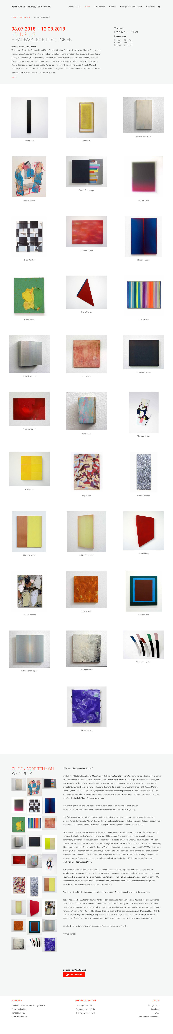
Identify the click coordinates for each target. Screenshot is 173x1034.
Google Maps (153, 1005)
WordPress (38, 1028)
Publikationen (99, 7)
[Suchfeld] (159, 7)
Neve (13, 1028)
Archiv (87, 7)
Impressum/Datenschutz (149, 1017)
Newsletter (150, 7)
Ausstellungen (75, 7)
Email (157, 1013)
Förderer (112, 7)
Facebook (155, 1009)
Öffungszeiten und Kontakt (131, 7)
